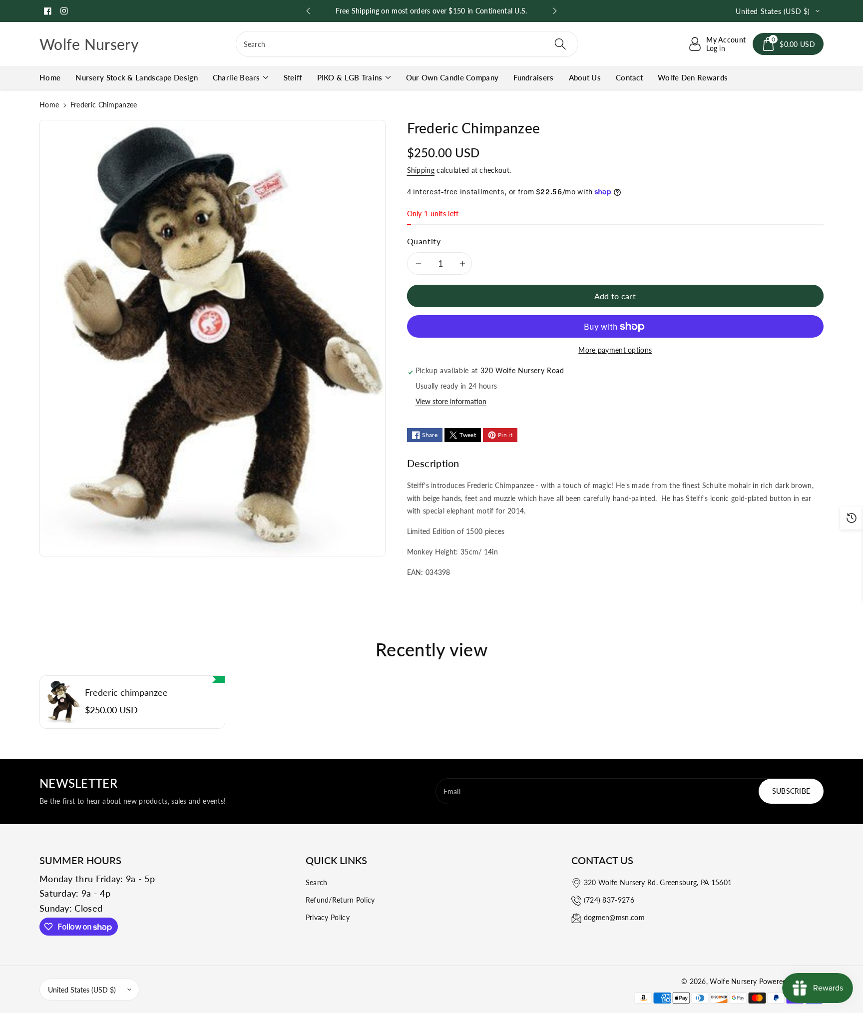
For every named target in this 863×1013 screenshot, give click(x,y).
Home (49, 104)
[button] (788, 44)
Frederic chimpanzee (126, 692)
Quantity (424, 241)
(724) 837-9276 (609, 900)
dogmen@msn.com (614, 917)
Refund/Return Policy (340, 900)
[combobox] (407, 43)
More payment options (615, 350)
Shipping (420, 170)
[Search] (560, 43)
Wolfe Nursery (733, 981)
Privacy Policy (328, 917)
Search (317, 882)
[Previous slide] (308, 11)
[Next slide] (554, 11)
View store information (451, 401)
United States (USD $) (82, 990)
